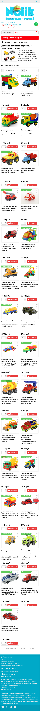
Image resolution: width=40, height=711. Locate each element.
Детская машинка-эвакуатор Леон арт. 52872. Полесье (28, 94)
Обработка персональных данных (12, 665)
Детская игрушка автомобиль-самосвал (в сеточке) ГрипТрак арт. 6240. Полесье (9, 400)
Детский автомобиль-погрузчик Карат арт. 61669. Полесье (28, 246)
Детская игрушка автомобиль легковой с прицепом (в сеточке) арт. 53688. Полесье (29, 515)
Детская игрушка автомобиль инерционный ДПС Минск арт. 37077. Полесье (10, 591)
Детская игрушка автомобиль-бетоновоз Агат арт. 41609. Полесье (9, 475)
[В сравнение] (17, 78)
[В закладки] (17, 76)
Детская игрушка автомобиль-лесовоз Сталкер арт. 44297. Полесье (8, 438)
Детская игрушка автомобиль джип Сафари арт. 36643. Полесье (10, 170)
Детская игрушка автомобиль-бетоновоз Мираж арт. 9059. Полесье (29, 133)
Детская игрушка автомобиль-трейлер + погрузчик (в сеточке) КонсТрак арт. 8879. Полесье (9, 363)
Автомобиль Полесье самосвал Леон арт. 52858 (28, 170)
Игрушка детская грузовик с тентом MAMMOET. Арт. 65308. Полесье (9, 247)
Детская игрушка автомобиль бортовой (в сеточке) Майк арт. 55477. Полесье (29, 591)
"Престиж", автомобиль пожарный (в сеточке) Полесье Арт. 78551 (9, 208)
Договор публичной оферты (10, 663)
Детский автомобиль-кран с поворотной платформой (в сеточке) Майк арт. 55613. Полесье (10, 285)
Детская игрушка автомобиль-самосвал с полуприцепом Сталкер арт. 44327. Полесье (29, 362)
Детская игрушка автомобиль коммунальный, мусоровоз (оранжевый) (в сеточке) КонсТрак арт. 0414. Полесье (10, 555)
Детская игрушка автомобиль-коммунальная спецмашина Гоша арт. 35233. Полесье (28, 439)
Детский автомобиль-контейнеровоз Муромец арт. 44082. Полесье (29, 284)
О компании (6, 660)
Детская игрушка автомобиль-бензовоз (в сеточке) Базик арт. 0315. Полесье (10, 515)
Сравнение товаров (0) (11, 65)
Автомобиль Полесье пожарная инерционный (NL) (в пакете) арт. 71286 (9, 628)
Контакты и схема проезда (10, 671)
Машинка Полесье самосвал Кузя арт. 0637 (9, 93)
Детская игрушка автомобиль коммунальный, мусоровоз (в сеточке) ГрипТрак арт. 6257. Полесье (28, 555)
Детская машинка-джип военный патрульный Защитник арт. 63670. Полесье (29, 324)
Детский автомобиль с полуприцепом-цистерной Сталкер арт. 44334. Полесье (9, 324)
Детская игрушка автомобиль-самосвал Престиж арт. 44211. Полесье (8, 133)
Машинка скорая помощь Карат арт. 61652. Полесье (29, 208)
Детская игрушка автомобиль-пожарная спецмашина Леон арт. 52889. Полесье (28, 400)
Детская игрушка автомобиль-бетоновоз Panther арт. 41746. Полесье (29, 476)
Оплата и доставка (8, 661)
